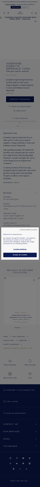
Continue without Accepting (28, 229)
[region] (20, 243)
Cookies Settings (20, 249)
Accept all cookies (20, 255)
